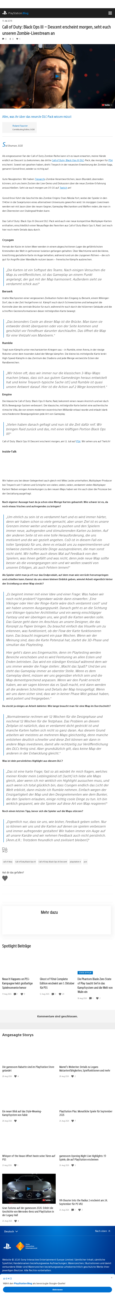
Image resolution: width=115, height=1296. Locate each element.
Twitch (63, 187)
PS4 (110, 160)
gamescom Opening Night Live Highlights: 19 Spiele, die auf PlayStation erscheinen (82, 1157)
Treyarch (39, 179)
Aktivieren (57, 1289)
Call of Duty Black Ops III (25, 861)
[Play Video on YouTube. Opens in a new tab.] (107, 105)
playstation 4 (75, 861)
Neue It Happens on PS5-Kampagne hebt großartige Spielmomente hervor (17, 983)
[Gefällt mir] (22, 994)
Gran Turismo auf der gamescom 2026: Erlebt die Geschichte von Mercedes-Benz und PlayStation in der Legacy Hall (28, 1211)
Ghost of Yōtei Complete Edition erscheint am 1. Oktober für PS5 (57, 983)
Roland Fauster (20, 125)
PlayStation (18, 13)
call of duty (7, 861)
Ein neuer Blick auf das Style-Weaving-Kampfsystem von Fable (22, 1112)
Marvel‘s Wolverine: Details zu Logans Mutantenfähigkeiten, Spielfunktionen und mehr (84, 1068)
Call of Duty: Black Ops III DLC (68, 160)
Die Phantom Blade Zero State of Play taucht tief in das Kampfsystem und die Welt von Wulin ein (95, 985)
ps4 (85, 861)
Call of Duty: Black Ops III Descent (53, 861)
